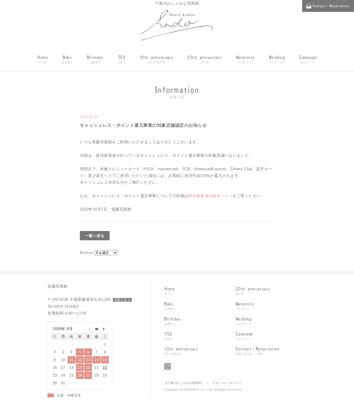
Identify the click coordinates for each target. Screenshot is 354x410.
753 (121, 59)
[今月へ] (96, 328)
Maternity (245, 59)
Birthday (95, 59)
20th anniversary (204, 59)
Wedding (277, 59)
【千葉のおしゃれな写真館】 (183, 382)
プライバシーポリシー (227, 382)
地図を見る (122, 300)
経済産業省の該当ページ (210, 195)
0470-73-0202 (66, 306)
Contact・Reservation (258, 351)
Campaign (308, 59)
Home (42, 59)
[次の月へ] (105, 328)
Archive (86, 253)
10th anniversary (156, 59)
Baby (67, 59)
